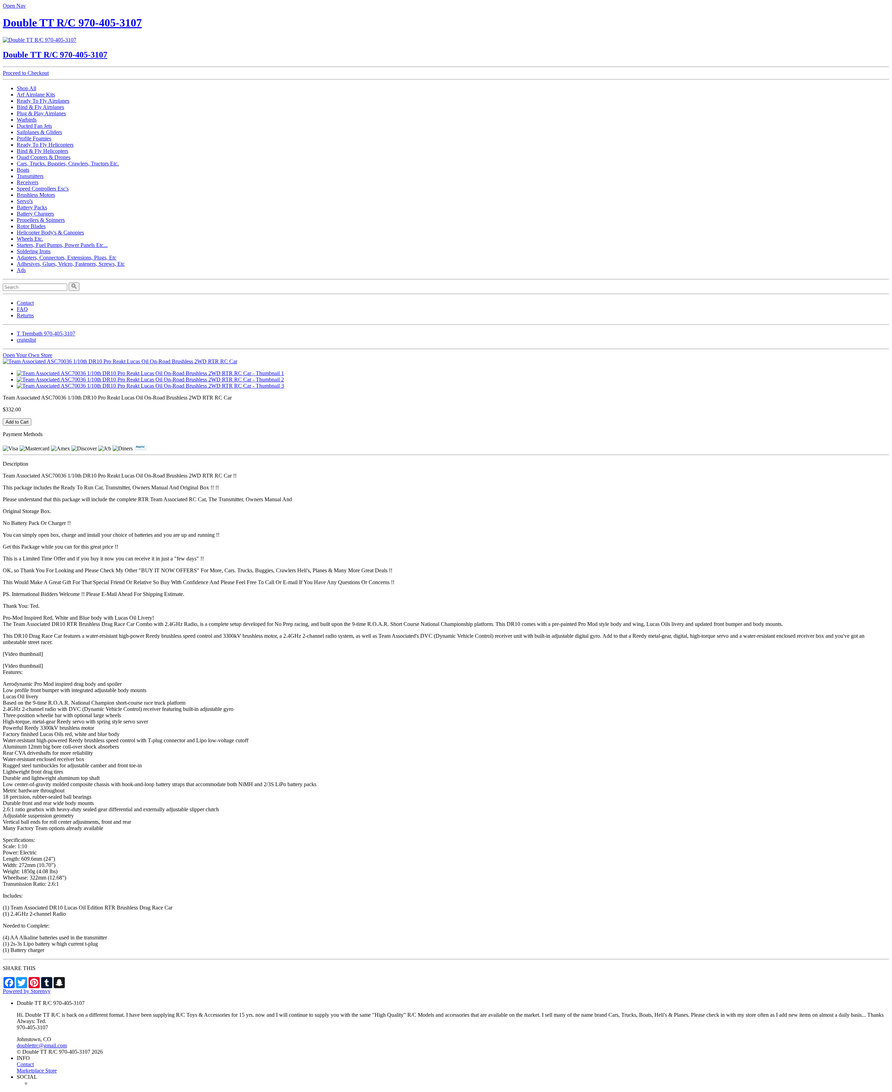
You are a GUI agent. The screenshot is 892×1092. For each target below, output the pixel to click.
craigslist (26, 340)
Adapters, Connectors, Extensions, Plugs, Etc (66, 258)
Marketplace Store (37, 1071)
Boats (23, 170)
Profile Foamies (34, 138)
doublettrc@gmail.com (42, 1045)
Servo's (25, 201)
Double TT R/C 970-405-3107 (72, 22)
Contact (25, 303)
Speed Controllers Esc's (43, 189)
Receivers (27, 182)
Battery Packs (32, 207)
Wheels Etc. (30, 239)
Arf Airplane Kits (36, 95)
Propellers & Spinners (41, 220)
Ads (21, 270)
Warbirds (27, 120)
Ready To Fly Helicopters (45, 145)
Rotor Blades (31, 226)
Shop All (26, 88)
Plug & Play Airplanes (41, 113)
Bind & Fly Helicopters (42, 151)
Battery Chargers (35, 214)
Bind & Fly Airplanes (40, 107)
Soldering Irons (34, 251)
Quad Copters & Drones (43, 157)
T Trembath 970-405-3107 (46, 333)
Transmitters (30, 176)
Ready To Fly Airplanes (43, 101)
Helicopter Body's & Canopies (50, 232)
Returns (25, 315)
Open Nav (14, 6)
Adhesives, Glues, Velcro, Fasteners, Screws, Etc (71, 264)
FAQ (22, 309)
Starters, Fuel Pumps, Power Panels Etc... (62, 245)
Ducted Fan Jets (34, 126)
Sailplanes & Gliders (39, 132)
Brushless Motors (36, 195)
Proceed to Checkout (26, 73)
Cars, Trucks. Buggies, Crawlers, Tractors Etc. (68, 163)
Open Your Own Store (27, 355)
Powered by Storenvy (27, 991)
